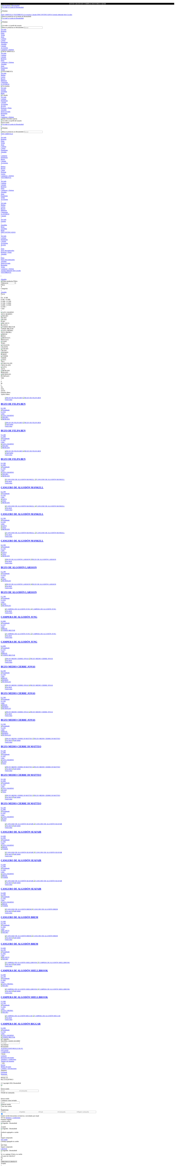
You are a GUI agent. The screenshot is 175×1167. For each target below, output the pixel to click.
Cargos (3, 148)
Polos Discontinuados (8, 260)
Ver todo (3, 137)
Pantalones (4, 150)
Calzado (34, 15)
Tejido (3, 143)
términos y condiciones (13, 1118)
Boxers (3, 168)
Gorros (3, 174)
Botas (2, 227)
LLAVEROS (5, 214)
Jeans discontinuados (7, 250)
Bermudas (4, 265)
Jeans (2, 145)
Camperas (4, 156)
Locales (69, 15)
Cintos (3, 170)
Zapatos (3, 221)
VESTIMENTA (18, 15)
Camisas (3, 146)
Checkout (4, 1149)
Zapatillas (4, 225)
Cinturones (4, 212)
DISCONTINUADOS (44, 15)
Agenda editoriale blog (59, 15)
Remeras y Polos (6, 252)
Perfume (3, 172)
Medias (3, 167)
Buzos (3, 159)
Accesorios (27, 15)
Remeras (3, 139)
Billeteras (4, 210)
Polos (2, 141)
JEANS (3, 245)
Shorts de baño (5, 263)
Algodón (3, 152)
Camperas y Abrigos (7, 176)
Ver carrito (4, 1139)
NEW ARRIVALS (7, 15)
